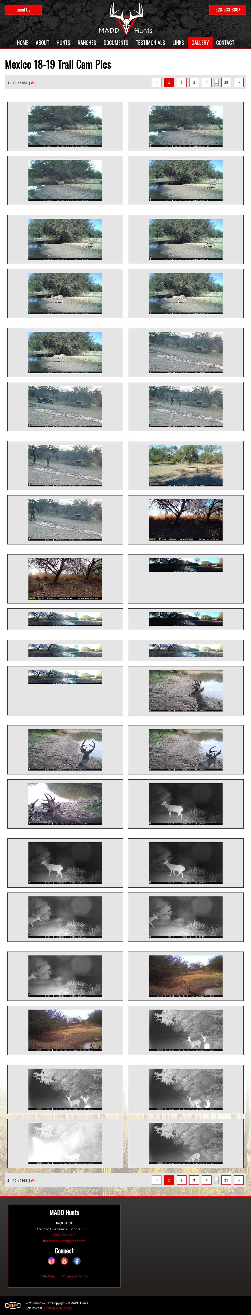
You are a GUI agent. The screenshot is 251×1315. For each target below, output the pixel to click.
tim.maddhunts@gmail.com (64, 1241)
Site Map (48, 1276)
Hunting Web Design (58, 1308)
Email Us (23, 9)
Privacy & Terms (74, 1276)
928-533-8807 (227, 9)
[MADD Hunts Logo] (125, 18)
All (33, 83)
